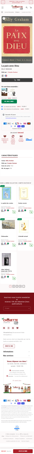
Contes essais (22, 203)
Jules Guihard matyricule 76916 (6, 270)
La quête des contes (7, 203)
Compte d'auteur (13, 72)
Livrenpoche (12, 434)
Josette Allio (21, 206)
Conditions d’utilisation (8, 438)
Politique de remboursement (12, 436)
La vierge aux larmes (10, 106)
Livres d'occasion (9, 12)
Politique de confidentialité (26, 436)
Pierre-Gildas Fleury (6, 206)
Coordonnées (29, 438)
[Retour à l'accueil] (2, 12)
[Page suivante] (23, 286)
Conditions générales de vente (13, 441)
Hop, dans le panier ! (9, 101)
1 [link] (10, 286)
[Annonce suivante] (31, 2)
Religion (17, 12)
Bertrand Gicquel (5, 273)
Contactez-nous (9, 346)
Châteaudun (4, 236)
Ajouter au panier (23, 451)
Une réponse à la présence (11, 109)
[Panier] (31, 8)
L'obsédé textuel (23, 236)
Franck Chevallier (22, 239)
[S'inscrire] (29, 308)
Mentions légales (25, 441)
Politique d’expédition (20, 438)
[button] (2, 8)
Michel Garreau (4, 239)
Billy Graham (6, 69)
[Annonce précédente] (3, 2)
